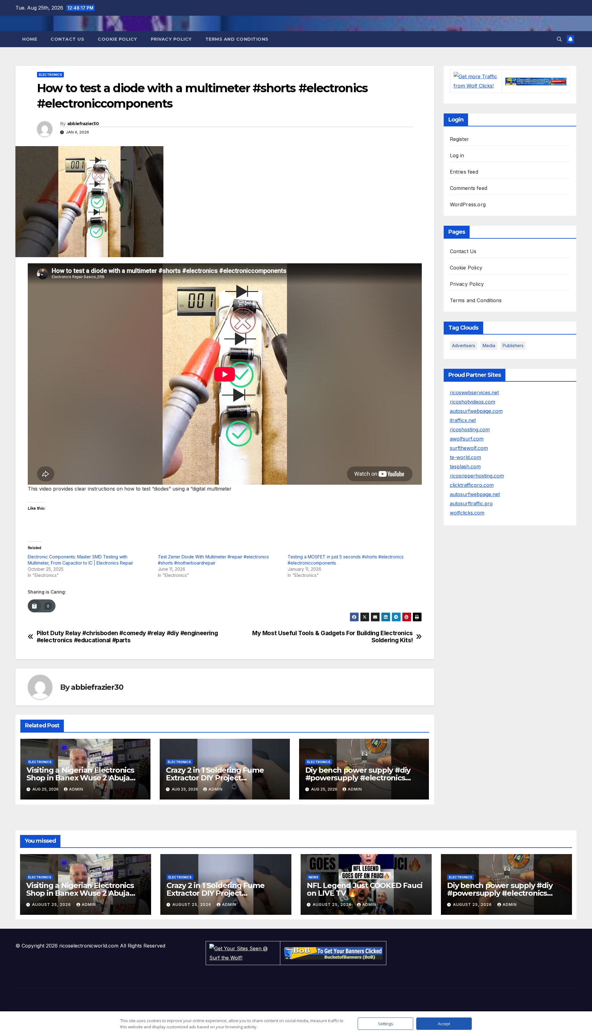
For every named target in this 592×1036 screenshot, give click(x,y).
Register (459, 139)
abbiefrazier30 (83, 123)
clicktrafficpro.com (472, 485)
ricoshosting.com (470, 429)
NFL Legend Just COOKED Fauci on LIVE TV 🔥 (364, 889)
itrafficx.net (463, 420)
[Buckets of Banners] (333, 953)
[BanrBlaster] (535, 81)
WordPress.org (468, 204)
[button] (559, 39)
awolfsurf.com (466, 439)
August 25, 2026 (52, 904)
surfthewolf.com (469, 448)
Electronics (50, 74)
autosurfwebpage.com (476, 411)
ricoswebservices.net (474, 392)
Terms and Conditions (237, 39)
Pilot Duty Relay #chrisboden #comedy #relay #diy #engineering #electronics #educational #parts (127, 637)
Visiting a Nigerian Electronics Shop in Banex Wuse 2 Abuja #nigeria (80, 778)
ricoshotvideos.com (472, 402)
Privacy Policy (171, 39)
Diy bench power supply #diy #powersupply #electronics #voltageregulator (358, 778)
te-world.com (465, 457)
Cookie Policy (117, 39)
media (489, 345)
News (313, 877)
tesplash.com (465, 466)
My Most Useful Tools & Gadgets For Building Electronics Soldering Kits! (332, 637)
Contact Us (67, 39)
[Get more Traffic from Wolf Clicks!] (476, 81)
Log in (457, 155)
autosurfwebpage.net (475, 494)
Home (29, 39)
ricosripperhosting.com (477, 476)
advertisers (463, 345)
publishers (513, 345)
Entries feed (464, 172)
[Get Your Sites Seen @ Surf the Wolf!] (243, 953)
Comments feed (468, 188)
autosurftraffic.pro (471, 503)
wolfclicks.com (467, 513)
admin (76, 789)
